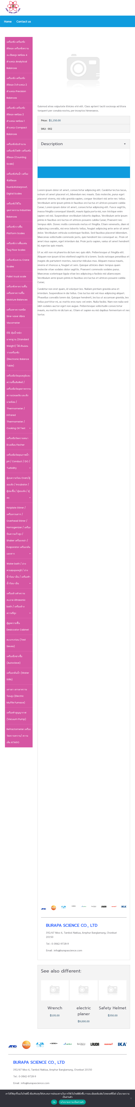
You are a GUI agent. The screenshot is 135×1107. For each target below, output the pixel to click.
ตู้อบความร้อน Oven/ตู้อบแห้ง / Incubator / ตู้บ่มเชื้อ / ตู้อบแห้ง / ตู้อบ (18, 487)
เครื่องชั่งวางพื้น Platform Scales (16, 230)
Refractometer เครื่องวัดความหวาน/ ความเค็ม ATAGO (19, 736)
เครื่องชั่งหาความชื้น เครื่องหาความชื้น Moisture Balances (17, 293)
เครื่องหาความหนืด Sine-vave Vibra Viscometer (16, 316)
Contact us (23, 21)
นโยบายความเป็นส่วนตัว (72, 1102)
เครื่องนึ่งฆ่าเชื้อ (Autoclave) (14, 659)
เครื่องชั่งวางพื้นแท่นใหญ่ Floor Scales (17, 247)
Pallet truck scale (16, 276)
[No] (131, 1098)
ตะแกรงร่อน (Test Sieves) (16, 643)
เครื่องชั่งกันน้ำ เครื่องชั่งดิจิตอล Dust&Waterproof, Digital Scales (17, 183)
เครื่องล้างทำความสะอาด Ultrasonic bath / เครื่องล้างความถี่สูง (16, 603)
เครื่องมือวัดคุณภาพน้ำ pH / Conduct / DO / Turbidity (18, 461)
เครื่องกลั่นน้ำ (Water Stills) (18, 676)
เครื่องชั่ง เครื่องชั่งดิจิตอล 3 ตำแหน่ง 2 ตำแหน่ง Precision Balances (17, 88)
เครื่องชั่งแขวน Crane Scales (18, 263)
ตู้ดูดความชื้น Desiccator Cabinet (18, 626)
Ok (54, 1102)
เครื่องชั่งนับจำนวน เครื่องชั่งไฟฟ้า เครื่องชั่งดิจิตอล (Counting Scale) (19, 154)
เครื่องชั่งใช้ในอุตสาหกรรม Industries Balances (19, 210)
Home (8, 21)
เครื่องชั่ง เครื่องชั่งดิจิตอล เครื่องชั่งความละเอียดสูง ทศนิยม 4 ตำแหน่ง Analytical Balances (18, 55)
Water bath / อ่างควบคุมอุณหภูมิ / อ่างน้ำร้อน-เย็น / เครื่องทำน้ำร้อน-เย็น (18, 573)
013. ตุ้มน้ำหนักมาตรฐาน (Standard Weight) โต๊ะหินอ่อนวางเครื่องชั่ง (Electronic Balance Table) (18, 349)
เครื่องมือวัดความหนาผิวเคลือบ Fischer (17, 441)
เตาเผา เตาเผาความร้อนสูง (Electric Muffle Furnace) (17, 696)
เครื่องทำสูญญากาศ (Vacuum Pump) (16, 716)
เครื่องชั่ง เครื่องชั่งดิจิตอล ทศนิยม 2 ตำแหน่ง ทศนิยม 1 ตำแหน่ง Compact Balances (17, 121)
